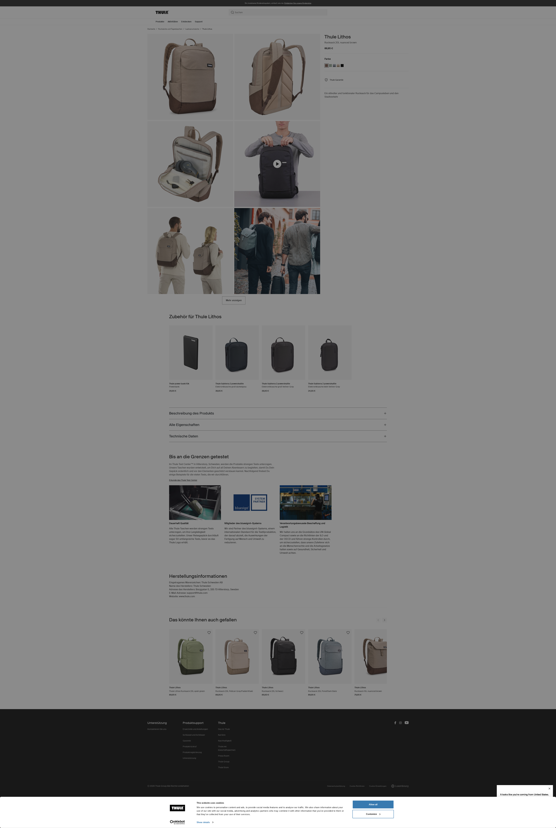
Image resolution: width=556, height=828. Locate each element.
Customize (371, 814)
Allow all (373, 804)
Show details (203, 822)
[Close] (549, 788)
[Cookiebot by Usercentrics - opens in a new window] (177, 822)
